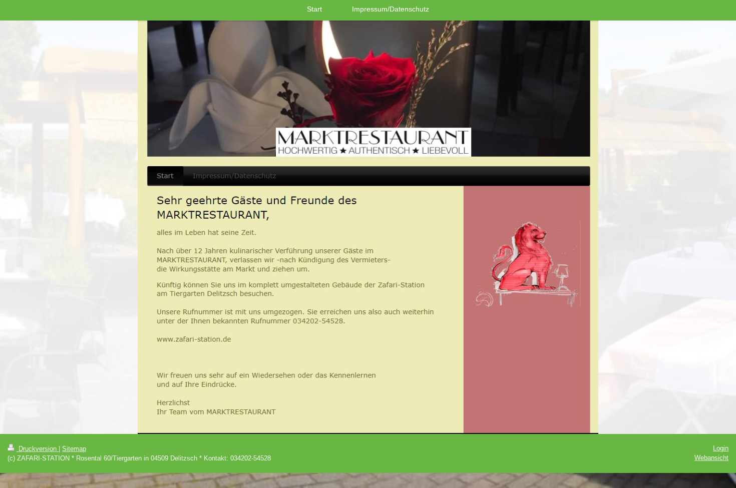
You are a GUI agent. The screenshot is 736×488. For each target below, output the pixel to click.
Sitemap (74, 448)
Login (720, 448)
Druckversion (38, 448)
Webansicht (711, 457)
